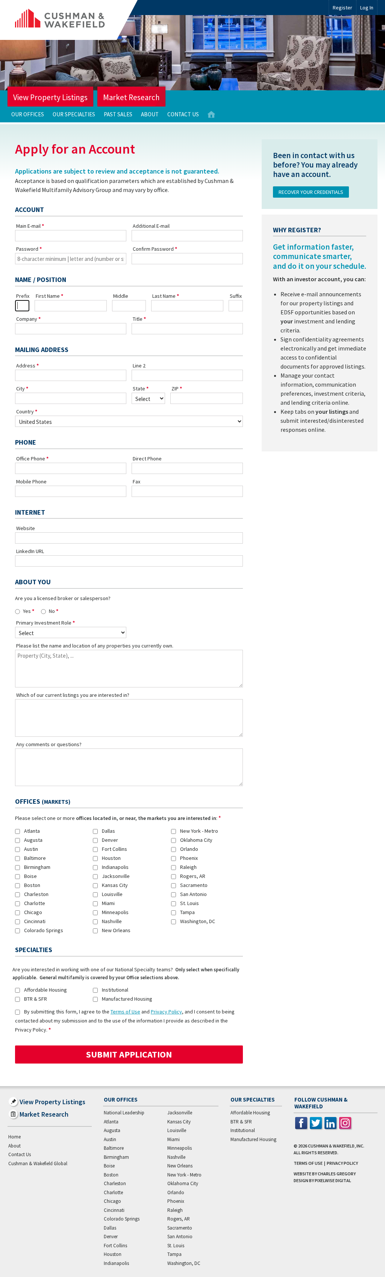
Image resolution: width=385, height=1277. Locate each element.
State (139, 388)
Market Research (131, 97)
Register (342, 7)
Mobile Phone (31, 481)
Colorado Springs (43, 930)
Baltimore (35, 858)
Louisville (112, 894)
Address (25, 365)
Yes (27, 611)
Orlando (189, 849)
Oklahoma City (196, 840)
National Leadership (124, 1112)
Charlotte (34, 903)
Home (211, 115)
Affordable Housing (45, 989)
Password (27, 248)
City (20, 388)
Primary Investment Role (43, 622)
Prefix (22, 296)
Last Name (164, 296)
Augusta (33, 840)
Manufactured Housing (127, 998)
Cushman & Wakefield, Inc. (336, 1146)
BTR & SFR (35, 998)
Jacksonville (116, 876)
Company (26, 318)
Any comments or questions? (49, 744)
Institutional (115, 989)
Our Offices (27, 114)
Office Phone (30, 458)
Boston (32, 885)
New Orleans (116, 930)
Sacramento (194, 885)
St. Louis (189, 903)
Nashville (112, 921)
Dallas (108, 830)
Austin (31, 849)
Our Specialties (74, 114)
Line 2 (139, 365)
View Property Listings (50, 97)
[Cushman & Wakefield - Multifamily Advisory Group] (73, 20)
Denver (110, 840)
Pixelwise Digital (333, 1180)
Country (25, 411)
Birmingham (37, 867)
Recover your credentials (311, 192)
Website (25, 528)
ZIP (175, 388)
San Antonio (193, 894)
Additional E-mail (151, 225)
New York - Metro (199, 830)
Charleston (36, 894)
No (52, 611)
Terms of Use (125, 1011)
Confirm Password (153, 248)
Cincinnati (34, 921)
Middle (120, 296)
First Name (48, 296)
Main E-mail (28, 225)
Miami (108, 903)
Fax (136, 481)
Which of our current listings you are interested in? (72, 695)
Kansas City (115, 885)
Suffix (236, 296)
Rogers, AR (192, 876)
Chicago (33, 912)
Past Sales (118, 114)
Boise (30, 876)
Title (137, 318)
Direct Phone (147, 458)
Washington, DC (197, 921)
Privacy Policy (166, 1011)
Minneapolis (115, 912)
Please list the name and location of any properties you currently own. (94, 645)
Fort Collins (114, 849)
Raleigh (188, 867)
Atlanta (32, 830)
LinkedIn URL (30, 551)
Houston (111, 858)
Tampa (187, 912)
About (150, 114)
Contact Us (183, 114)
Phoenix (189, 858)
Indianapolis (115, 867)
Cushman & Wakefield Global (37, 1163)
